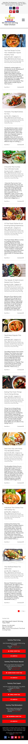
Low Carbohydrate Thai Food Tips (12, 59)
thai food (12, 61)
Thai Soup (16, 61)
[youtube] (10, 11)
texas (8, 61)
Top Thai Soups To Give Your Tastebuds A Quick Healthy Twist (12, 53)
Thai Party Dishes (18, 458)
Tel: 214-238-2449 (18, 5)
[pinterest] (14, 11)
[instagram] (17, 8)
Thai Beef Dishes (13, 120)
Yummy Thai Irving (17, 62)
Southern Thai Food (13, 457)
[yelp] (19, 737)
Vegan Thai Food (10, 121)
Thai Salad (12, 290)
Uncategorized (17, 454)
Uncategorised (10, 454)
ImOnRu (16, 734)
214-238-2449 (11, 625)
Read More (6, 87)
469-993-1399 (16, 668)
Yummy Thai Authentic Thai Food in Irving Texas (13, 629)
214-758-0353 (16, 711)
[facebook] (10, 8)
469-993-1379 (15, 669)
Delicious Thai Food (14, 58)
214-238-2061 (9, 627)
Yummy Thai (9, 62)
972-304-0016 (15, 691)
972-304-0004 (16, 689)
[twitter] (14, 8)
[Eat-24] (17, 11)
